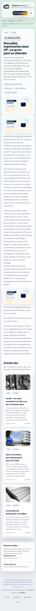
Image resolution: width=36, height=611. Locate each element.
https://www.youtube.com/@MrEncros (16, 567)
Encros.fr (31, 590)
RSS (18, 602)
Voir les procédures (20, 13)
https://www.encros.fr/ (11, 558)
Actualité (20, 21)
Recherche (27, 597)
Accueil (3, 21)
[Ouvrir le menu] (31, 13)
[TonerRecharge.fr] (18, 6)
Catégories (11, 21)
